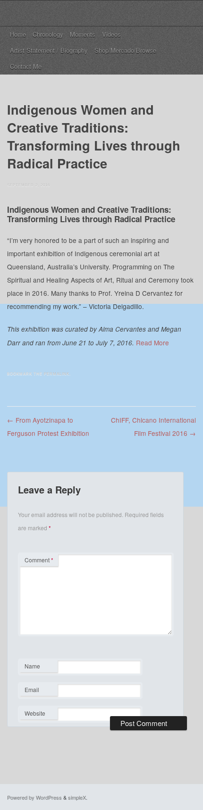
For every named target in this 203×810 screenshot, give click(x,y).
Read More (152, 342)
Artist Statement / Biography (49, 50)
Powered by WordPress (34, 797)
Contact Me (26, 66)
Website (35, 713)
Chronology (48, 34)
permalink (56, 374)
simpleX (77, 797)
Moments (82, 34)
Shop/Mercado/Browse (125, 50)
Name (38, 667)
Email (38, 690)
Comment (39, 560)
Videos (111, 34)
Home (18, 34)
